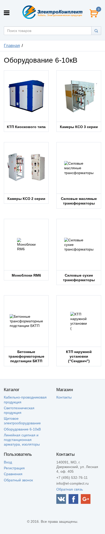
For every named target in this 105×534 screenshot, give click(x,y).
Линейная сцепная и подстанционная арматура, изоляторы (22, 439)
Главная (12, 45)
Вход (8, 462)
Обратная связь (69, 489)
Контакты (64, 397)
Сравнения (13, 474)
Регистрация (14, 468)
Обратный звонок (18, 480)
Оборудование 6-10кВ (22, 429)
